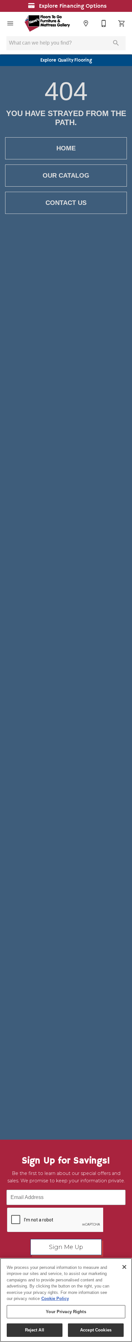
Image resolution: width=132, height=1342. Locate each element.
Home (66, 148)
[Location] (86, 23)
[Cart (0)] (121, 23)
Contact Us (66, 202)
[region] (66, 1300)
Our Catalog (66, 175)
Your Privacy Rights (66, 1311)
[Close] (124, 1267)
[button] (10, 23)
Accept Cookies (95, 1330)
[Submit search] (116, 43)
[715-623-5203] (103, 23)
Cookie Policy (55, 1298)
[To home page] (47, 23)
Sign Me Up (66, 1247)
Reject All (34, 1330)
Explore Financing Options (72, 6)
